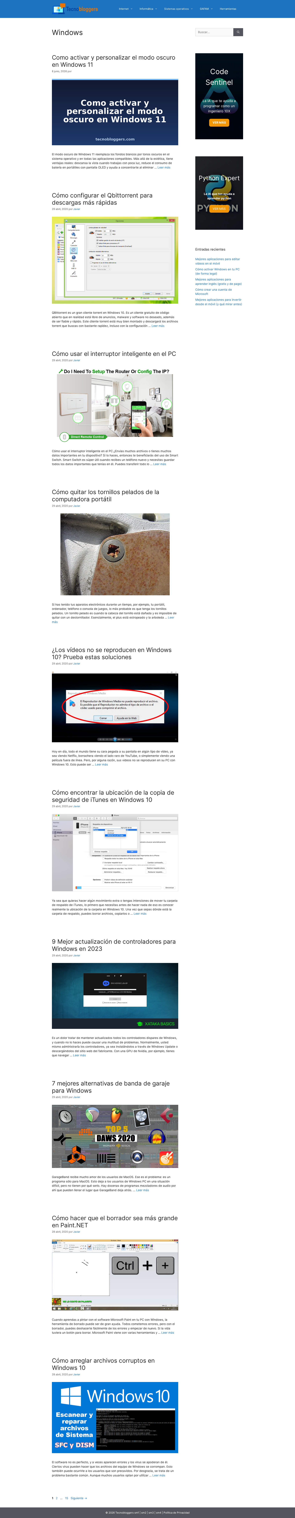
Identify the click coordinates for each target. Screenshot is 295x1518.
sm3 (151, 1512)
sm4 (159, 1512)
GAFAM (204, 8)
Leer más (164, 167)
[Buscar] (238, 32)
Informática (146, 8)
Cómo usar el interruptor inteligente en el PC (114, 353)
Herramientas (228, 8)
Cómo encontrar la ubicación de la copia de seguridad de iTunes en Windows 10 (113, 796)
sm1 (137, 1512)
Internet (124, 8)
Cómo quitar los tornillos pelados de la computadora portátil (105, 495)
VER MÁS (219, 208)
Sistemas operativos (176, 8)
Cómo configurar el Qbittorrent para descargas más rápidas (102, 199)
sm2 (144, 1512)
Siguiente (79, 1498)
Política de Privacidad (176, 1512)
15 (67, 1498)
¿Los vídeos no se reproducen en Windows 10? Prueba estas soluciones (112, 653)
